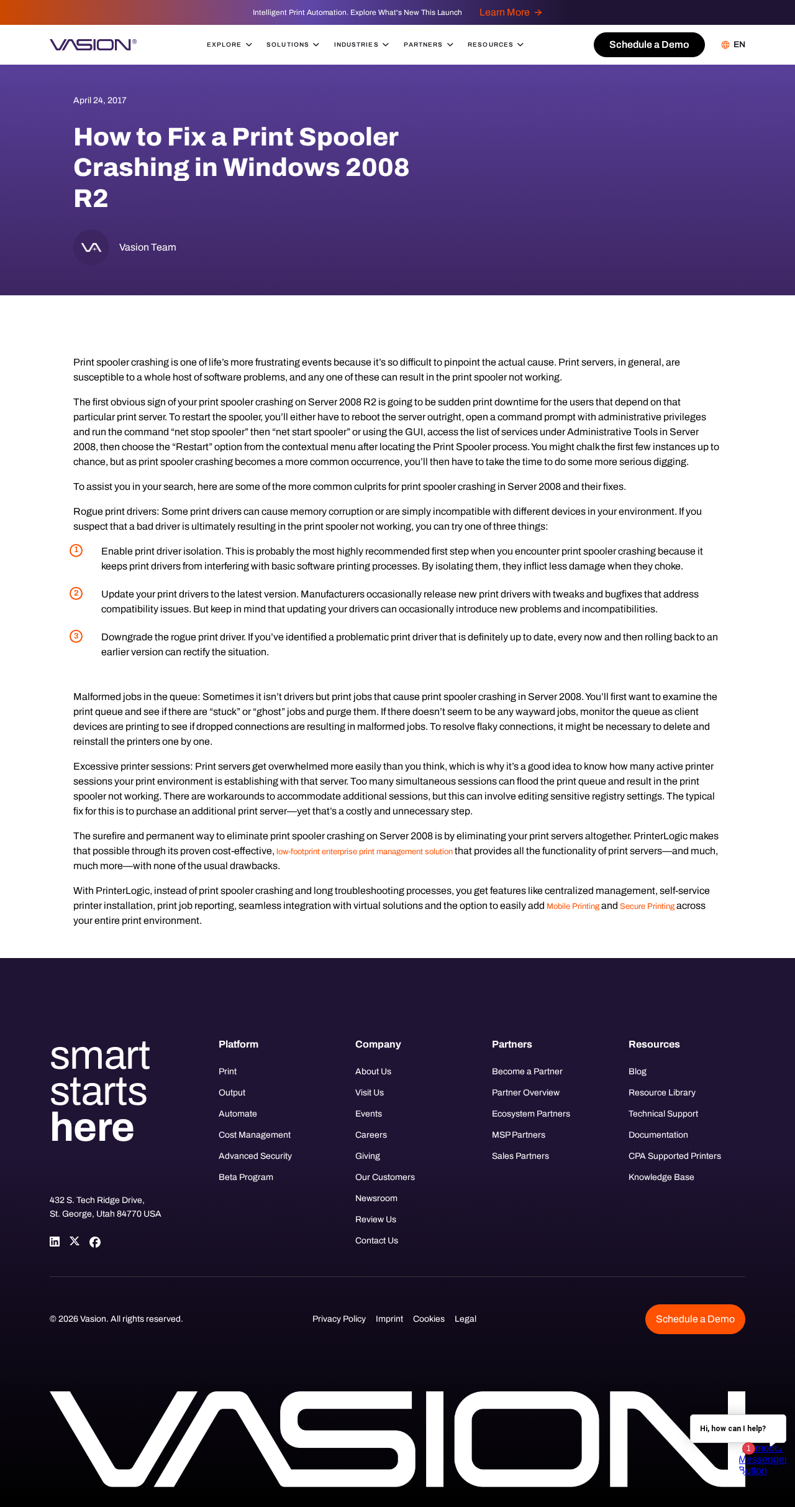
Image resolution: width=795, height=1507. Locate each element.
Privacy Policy (339, 1319)
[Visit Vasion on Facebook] (94, 1242)
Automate (238, 1113)
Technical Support (663, 1113)
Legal (465, 1319)
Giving (367, 1156)
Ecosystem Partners (531, 1113)
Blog (638, 1071)
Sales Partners (520, 1156)
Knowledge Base (661, 1177)
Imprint (389, 1319)
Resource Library (662, 1092)
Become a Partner (527, 1071)
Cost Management (255, 1135)
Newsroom (376, 1198)
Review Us (375, 1219)
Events (368, 1113)
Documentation (658, 1135)
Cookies (429, 1319)
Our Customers (385, 1177)
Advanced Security (255, 1156)
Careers (371, 1135)
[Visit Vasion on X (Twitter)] (75, 1242)
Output (232, 1092)
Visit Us (369, 1092)
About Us (373, 1071)
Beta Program (246, 1177)
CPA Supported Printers (675, 1156)
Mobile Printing (573, 906)
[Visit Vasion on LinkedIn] (55, 1242)
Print (228, 1071)
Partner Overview (526, 1092)
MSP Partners (518, 1135)
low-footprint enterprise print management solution (364, 851)
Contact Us (376, 1240)
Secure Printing (647, 906)
